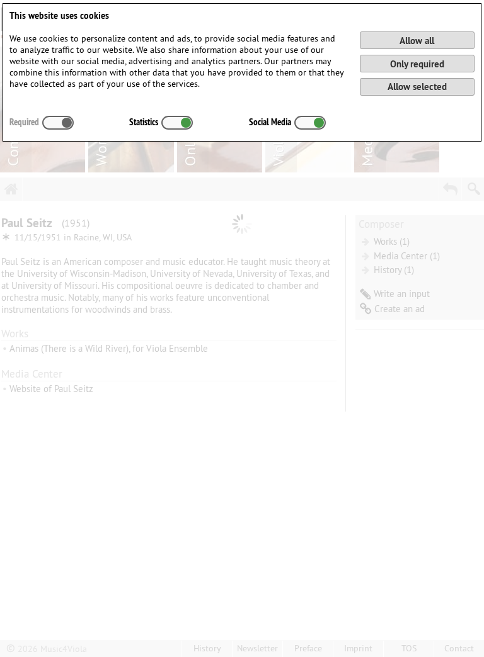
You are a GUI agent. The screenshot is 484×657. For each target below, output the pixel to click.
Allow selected (417, 87)
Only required (417, 64)
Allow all (417, 41)
